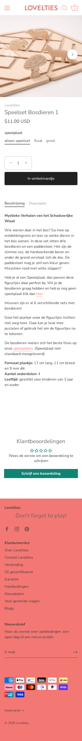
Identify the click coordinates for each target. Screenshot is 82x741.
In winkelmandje (41, 178)
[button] (10, 54)
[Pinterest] (27, 528)
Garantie (12, 579)
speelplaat (13, 133)
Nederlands (13, 710)
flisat (38, 141)
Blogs (9, 608)
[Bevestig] (75, 652)
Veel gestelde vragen (22, 601)
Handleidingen (16, 586)
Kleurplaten (14, 593)
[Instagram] (17, 528)
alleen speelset (17, 141)
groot (50, 141)
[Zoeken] (64, 9)
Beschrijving (15, 203)
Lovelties (12, 105)
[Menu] (7, 8)
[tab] (17, 203)
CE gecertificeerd (19, 572)
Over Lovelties (17, 550)
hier (39, 293)
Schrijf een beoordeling (41, 473)
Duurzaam (37, 203)
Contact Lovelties (19, 557)
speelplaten (23, 348)
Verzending (14, 564)
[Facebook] (7, 528)
